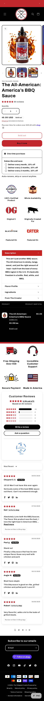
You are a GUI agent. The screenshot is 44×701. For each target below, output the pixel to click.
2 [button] (19, 630)
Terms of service (16, 692)
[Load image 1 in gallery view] (11, 72)
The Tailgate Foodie (21, 685)
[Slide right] (41, 73)
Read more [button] (9, 524)
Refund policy (20, 688)
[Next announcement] (39, 3)
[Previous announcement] (4, 3)
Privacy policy (32, 688)
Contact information (15, 695)
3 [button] (22, 630)
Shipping (5, 121)
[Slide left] (2, 73)
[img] (9, 476)
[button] (5, 14)
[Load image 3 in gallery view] (33, 72)
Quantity (5, 106)
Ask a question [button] (22, 433)
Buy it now (22, 143)
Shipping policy (30, 692)
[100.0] (21, 448)
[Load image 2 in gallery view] (22, 72)
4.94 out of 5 (28, 401)
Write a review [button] (22, 427)
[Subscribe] (35, 648)
